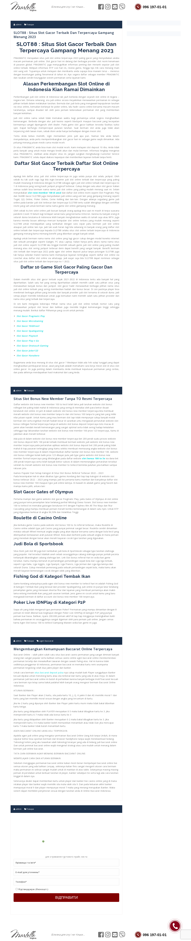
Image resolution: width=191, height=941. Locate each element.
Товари (30, 24)
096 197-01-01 (155, 7)
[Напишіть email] (115, 8)
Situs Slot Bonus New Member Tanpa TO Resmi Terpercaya (63, 398)
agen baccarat (46, 640)
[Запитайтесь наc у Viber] (122, 8)
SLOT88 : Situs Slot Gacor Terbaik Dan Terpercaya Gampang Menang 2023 (64, 34)
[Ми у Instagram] (108, 8)
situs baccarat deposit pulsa (49, 672)
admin (18, 24)
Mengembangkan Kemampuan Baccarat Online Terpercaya (63, 649)
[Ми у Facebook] (101, 8)
